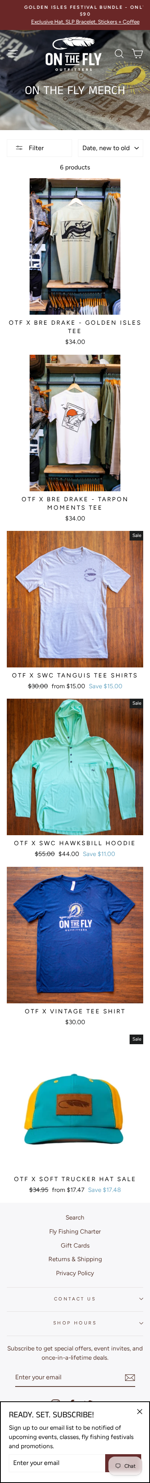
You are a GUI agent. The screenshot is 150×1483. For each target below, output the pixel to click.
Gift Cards (75, 1245)
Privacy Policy (75, 1273)
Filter (35, 148)
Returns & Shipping (75, 1259)
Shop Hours (75, 1323)
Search (75, 1217)
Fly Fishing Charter (75, 1231)
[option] (75, 15)
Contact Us (75, 1299)
